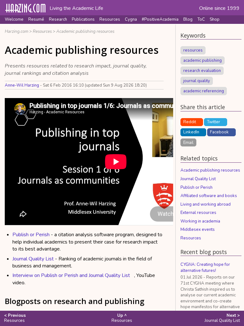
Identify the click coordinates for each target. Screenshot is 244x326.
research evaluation (202, 71)
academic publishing (202, 60)
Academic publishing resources (85, 31)
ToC (201, 19)
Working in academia (200, 221)
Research (58, 19)
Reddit (189, 122)
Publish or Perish (31, 234)
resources (193, 50)
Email (188, 142)
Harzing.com (16, 31)
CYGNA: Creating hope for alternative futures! (205, 267)
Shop (215, 19)
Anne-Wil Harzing (22, 85)
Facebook (219, 132)
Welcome (14, 19)
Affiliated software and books (208, 196)
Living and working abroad (205, 204)
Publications (83, 19)
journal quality (196, 81)
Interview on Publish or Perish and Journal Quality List (71, 275)
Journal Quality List (33, 258)
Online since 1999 (219, 8)
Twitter (213, 122)
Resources (109, 19)
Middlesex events (197, 229)
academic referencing (203, 91)
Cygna (131, 19)
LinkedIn (191, 132)
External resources (198, 213)
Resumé (36, 19)
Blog (188, 19)
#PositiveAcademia (160, 19)
